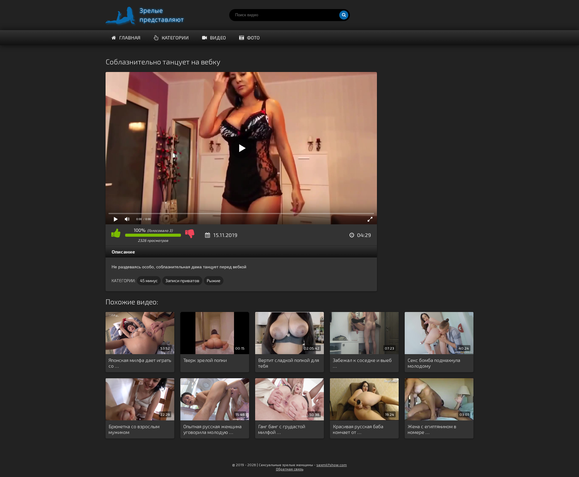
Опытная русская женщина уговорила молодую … (212, 429)
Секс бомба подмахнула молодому (434, 363)
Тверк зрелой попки (205, 360)
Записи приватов (182, 280)
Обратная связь (289, 469)
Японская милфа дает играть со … (140, 363)
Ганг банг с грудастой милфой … (281, 429)
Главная (130, 37)
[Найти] (343, 15)
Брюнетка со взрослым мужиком (134, 429)
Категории (175, 37)
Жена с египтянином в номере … (432, 429)
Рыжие (213, 280)
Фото (253, 37)
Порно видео (151, 15)
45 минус (149, 280)
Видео (218, 37)
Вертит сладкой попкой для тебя (288, 363)
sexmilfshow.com (331, 465)
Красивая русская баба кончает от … (358, 429)
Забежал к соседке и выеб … (362, 363)
